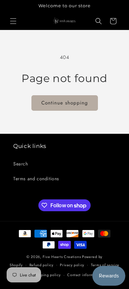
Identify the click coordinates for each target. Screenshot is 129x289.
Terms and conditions (36, 178)
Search (20, 163)
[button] (13, 21)
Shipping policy (47, 274)
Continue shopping (64, 102)
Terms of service (105, 265)
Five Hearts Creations (62, 256)
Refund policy (41, 265)
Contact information (84, 274)
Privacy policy (72, 265)
